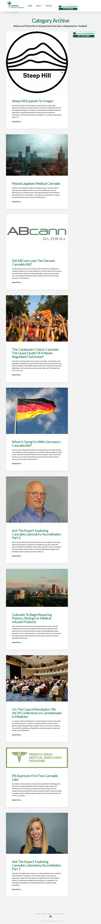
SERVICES (50, 913)
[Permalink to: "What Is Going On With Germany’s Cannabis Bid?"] (37, 411)
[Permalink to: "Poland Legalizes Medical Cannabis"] (37, 155)
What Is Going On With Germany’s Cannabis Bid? (36, 443)
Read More (16, 121)
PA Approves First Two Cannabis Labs (35, 777)
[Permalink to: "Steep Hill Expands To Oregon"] (37, 62)
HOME (38, 913)
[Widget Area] (59, 913)
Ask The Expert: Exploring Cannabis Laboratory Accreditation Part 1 (36, 865)
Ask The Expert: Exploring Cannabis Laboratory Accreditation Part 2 (36, 534)
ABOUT (44, 913)
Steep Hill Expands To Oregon (32, 101)
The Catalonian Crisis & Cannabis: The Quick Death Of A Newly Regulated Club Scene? (35, 353)
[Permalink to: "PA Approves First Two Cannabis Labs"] (37, 758)
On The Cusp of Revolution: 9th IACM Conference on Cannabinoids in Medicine (37, 713)
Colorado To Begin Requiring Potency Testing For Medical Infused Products (32, 618)
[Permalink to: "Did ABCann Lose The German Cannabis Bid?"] (37, 233)
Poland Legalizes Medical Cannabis (36, 183)
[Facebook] (50, 916)
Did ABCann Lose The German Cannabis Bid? (33, 262)
